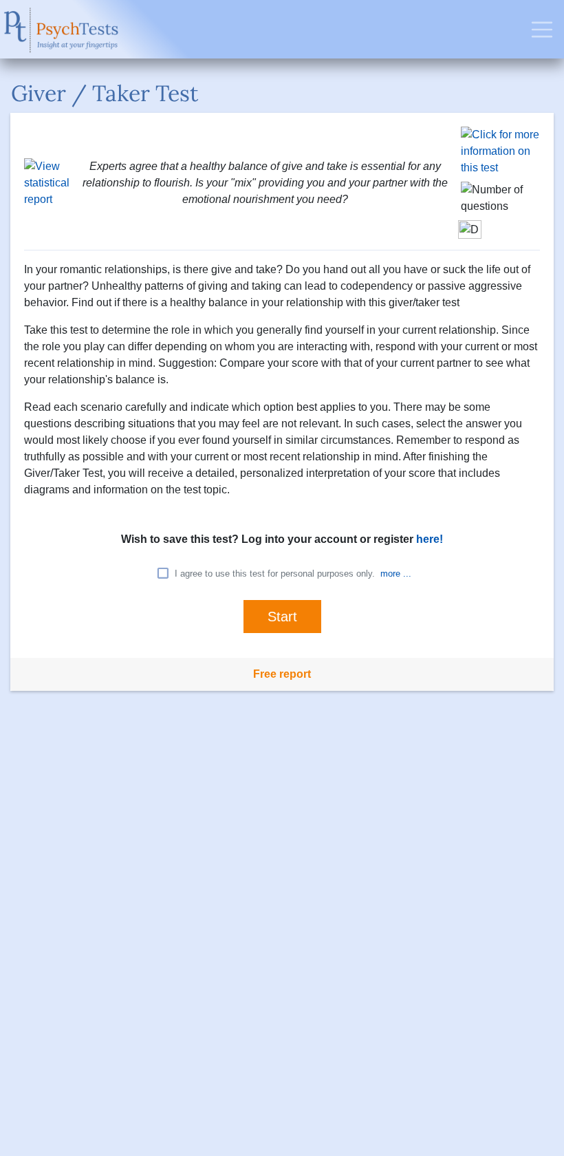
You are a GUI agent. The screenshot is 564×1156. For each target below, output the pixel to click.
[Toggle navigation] (542, 30)
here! (429, 539)
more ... (395, 573)
